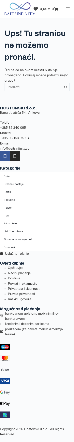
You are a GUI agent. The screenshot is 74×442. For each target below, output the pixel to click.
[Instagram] (15, 156)
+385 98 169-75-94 (15, 138)
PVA (6, 215)
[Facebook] (5, 156)
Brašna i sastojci (14, 184)
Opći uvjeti (15, 268)
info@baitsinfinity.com (16, 148)
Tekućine (9, 199)
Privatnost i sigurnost (23, 289)
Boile (7, 176)
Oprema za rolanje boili (18, 239)
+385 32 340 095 (13, 128)
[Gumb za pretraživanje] (66, 87)
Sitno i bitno (11, 223)
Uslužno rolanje (13, 231)
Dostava (14, 278)
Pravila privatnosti (21, 294)
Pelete (8, 207)
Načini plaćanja (19, 273)
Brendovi (9, 247)
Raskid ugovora (19, 299)
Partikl (7, 191)
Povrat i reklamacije (22, 283)
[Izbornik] (68, 9)
